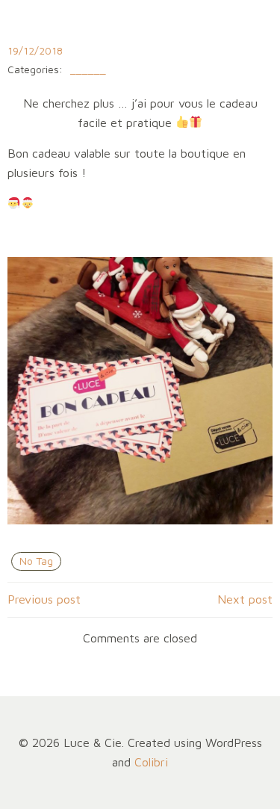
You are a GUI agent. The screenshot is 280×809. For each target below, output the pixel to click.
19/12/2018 (35, 50)
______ (88, 69)
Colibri (151, 762)
